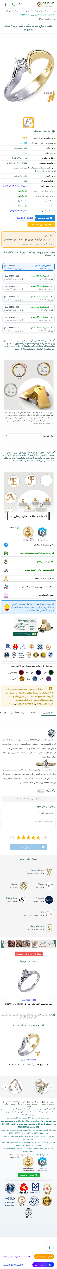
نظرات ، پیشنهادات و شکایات (15, 1101)
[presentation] (52, 994)
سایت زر (23, 1109)
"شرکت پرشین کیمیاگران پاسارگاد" (20, 1154)
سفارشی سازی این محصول (28, 954)
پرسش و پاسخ (16, 1104)
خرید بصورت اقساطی (42, 1256)
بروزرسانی (41, 791)
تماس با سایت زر (34, 1101)
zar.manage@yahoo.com (16, 1118)
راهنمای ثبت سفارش (42, 544)
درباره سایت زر (48, 1101)
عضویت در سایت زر (47, 1104)
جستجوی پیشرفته (30, 1104)
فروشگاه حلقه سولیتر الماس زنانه (43, 782)
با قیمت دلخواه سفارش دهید (15, 1256)
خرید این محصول (41, 1264)
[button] (47, 1015)
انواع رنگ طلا (48, 436)
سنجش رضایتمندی (27, 1175)
